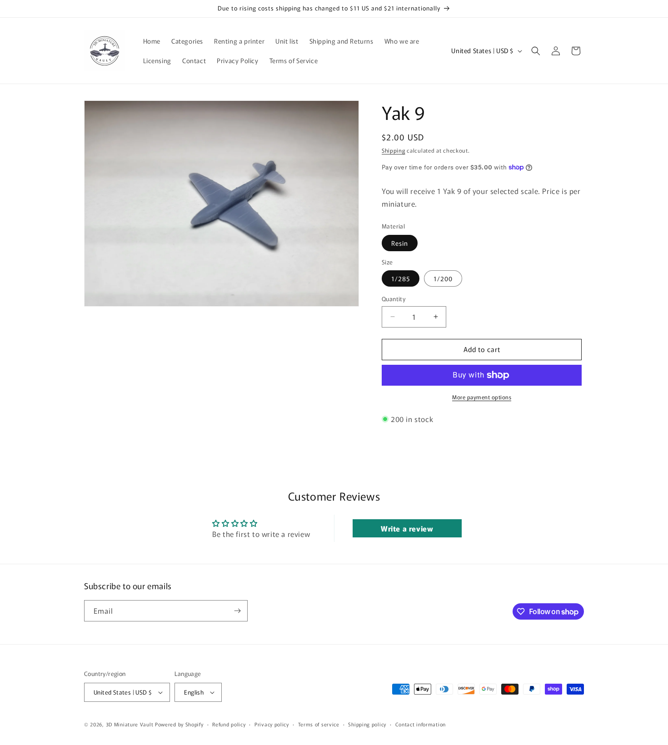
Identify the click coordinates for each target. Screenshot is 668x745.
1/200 (443, 278)
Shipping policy (367, 724)
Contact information (420, 724)
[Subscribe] (237, 610)
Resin (399, 243)
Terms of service (318, 724)
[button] (536, 51)
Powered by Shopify (179, 724)
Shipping (393, 150)
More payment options (481, 397)
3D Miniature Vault (130, 724)
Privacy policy (271, 724)
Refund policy (228, 724)
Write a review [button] (407, 528)
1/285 (400, 278)
